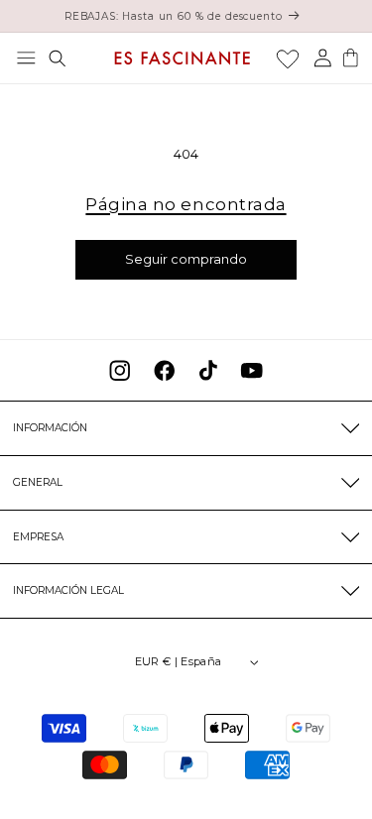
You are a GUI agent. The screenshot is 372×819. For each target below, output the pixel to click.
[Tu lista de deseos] (288, 58)
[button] (26, 58)
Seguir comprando (186, 259)
